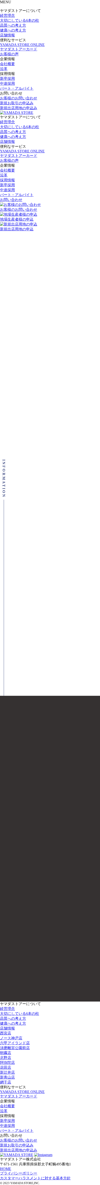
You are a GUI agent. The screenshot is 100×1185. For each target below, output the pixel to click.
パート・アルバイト (16, 88)
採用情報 (7, 180)
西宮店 (5, 1033)
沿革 (3, 69)
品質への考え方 (13, 25)
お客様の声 (9, 54)
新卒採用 (7, 79)
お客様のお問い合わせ (18, 98)
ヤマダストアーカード (18, 49)
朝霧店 (5, 1053)
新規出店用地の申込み (18, 108)
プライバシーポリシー (18, 1173)
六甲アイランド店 (15, 1043)
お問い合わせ (11, 200)
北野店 (5, 1058)
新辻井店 (7, 1072)
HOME (5, 1169)
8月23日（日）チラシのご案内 (46, 650)
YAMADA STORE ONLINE (22, 45)
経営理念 (7, 16)
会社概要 (7, 64)
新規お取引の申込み (16, 103)
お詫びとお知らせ (31, 531)
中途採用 (7, 83)
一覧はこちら (50, 676)
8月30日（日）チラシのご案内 (46, 491)
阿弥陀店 (7, 1063)
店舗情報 (7, 35)
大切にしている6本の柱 (19, 20)
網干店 (5, 1082)
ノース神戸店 (11, 1038)
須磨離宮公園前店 (15, 1048)
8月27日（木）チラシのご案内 (46, 570)
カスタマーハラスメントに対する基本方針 (35, 1178)
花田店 (5, 1067)
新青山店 (7, 1077)
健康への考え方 (13, 30)
